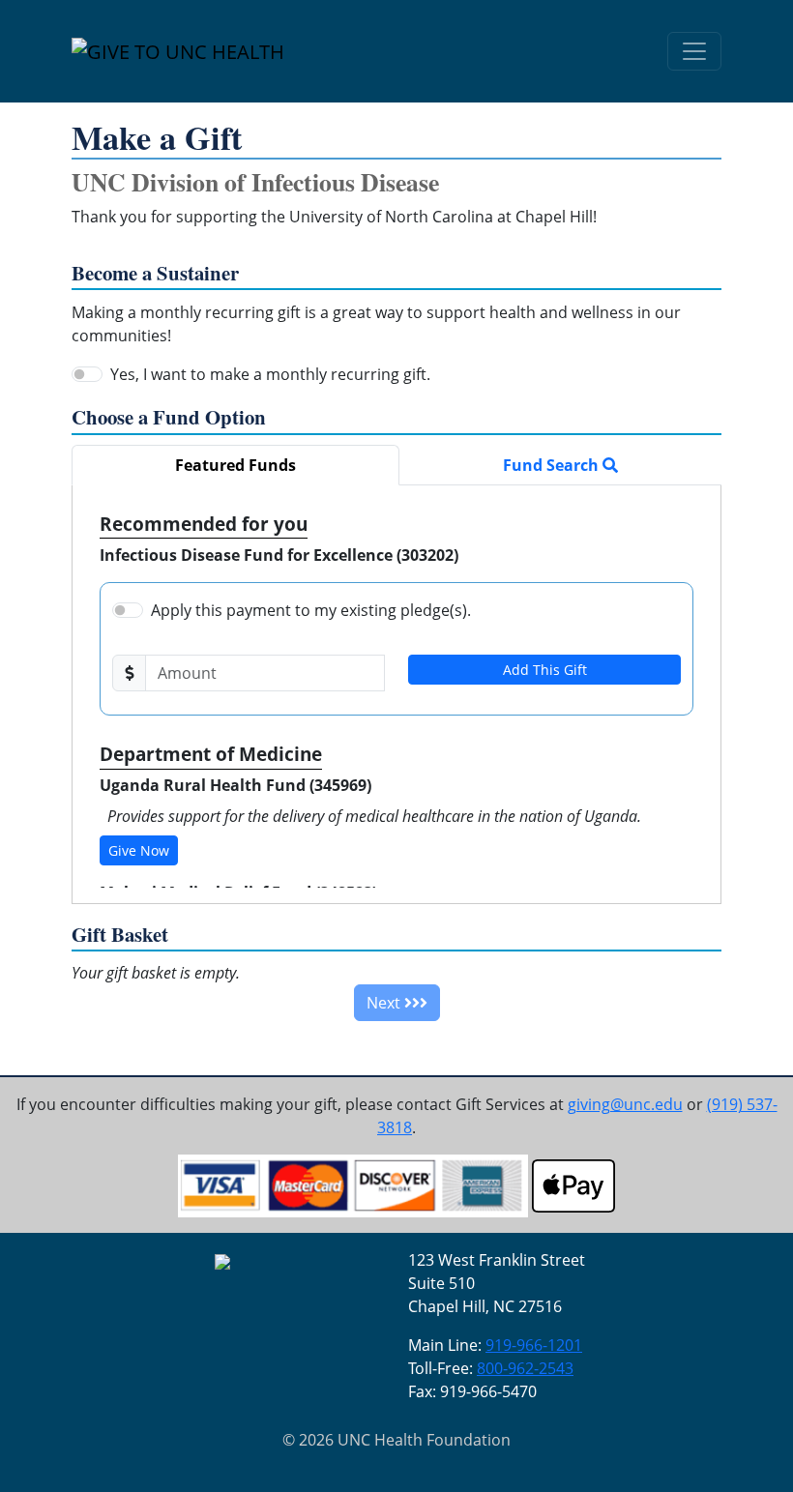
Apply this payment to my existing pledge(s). (311, 610)
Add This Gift (545, 669)
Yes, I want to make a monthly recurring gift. (270, 374)
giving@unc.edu (625, 1104)
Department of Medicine (211, 754)
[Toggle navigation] (694, 51)
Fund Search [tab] (552, 465)
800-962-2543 (525, 1368)
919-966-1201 (533, 1345)
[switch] (87, 374)
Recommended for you (204, 524)
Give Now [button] (138, 850)
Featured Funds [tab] (235, 465)
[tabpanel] (396, 694)
